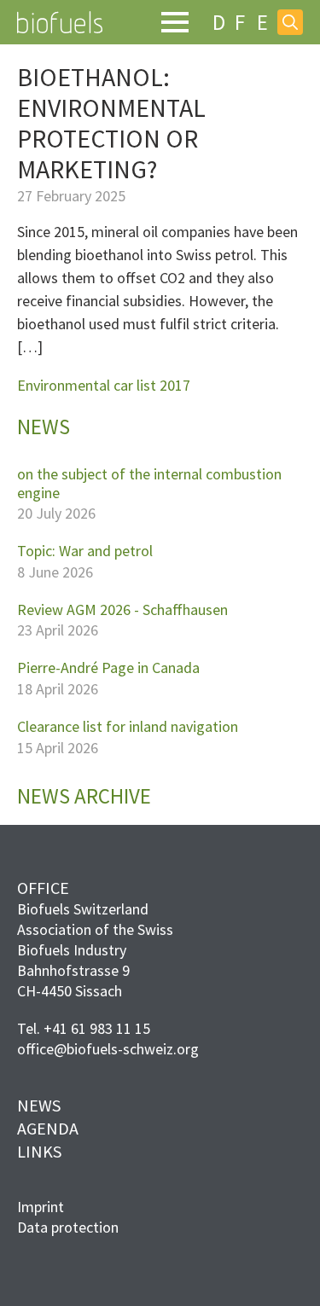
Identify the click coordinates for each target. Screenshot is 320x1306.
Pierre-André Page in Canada (108, 668)
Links (39, 1151)
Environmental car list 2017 (103, 385)
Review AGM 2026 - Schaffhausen (122, 610)
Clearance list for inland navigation (127, 726)
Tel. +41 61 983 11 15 (83, 1028)
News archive (84, 796)
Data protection (68, 1227)
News (39, 1105)
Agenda (48, 1128)
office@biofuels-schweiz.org (108, 1049)
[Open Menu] (175, 22)
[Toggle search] (290, 22)
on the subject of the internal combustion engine (149, 483)
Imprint (40, 1206)
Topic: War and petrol (85, 551)
